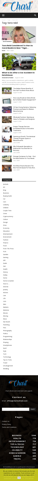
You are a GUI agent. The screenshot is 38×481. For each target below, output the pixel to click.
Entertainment (7, 41)
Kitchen (5, 292)
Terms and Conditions (9, 427)
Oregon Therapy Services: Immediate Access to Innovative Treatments (23, 128)
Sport (5, 348)
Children (5, 208)
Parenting (6, 325)
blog (4, 190)
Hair (4, 266)
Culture (5, 219)
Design (5, 222)
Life (4, 298)
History (5, 272)
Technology (7, 357)
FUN (4, 251)
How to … (6, 284)
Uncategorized (8, 366)
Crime (5, 213)
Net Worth (6, 322)
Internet (5, 287)
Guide (5, 263)
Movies (5, 313)
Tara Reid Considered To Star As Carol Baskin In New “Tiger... (17, 46)
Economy (6, 228)
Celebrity (6, 205)
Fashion (5, 240)
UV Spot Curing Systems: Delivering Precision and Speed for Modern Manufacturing (24, 109)
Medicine (6, 310)
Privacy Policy (6, 424)
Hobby (5, 275)
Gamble (5, 254)
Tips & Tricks (7, 360)
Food (5, 246)
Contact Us (5, 421)
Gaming (5, 257)
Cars (4, 202)
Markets (5, 307)
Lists (4, 301)
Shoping (5, 342)
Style (4, 351)
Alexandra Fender (8, 77)
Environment (7, 237)
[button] (3, 15)
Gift (4, 260)
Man (4, 304)
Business (6, 193)
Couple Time (7, 210)
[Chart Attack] (19, 6)
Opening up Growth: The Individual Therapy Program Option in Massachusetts (24, 138)
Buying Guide (7, 196)
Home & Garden (8, 281)
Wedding (6, 369)
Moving (5, 316)
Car (4, 68)
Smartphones (7, 345)
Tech (4, 354)
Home (3, 20)
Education (6, 231)
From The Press (8, 249)
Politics (5, 333)
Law (4, 295)
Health (5, 269)
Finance (5, 243)
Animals (5, 184)
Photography (7, 330)
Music (5, 319)
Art (4, 187)
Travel (5, 363)
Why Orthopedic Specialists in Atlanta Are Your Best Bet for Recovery (22, 148)
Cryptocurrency (8, 216)
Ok (19, 478)
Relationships (7, 339)
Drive (5, 225)
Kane (3, 50)
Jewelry (5, 290)
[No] (36, 475)
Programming (7, 336)
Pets (4, 328)
